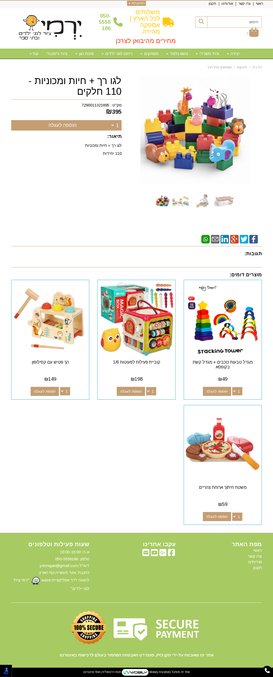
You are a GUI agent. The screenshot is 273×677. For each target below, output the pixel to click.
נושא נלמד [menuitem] (178, 53)
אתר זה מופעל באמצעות (136, 672)
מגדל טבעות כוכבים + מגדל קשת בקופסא (223, 364)
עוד (35, 53)
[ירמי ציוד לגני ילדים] (50, 27)
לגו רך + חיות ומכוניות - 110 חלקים (75, 86)
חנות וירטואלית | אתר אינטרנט (102, 672)
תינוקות (242, 67)
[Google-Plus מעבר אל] (162, 554)
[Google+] (234, 239)
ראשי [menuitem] (259, 4)
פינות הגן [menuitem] (86, 53)
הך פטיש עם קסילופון (50, 362)
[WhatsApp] (205, 239)
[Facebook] (253, 239)
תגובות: (253, 253)
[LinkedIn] (224, 239)
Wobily (153, 672)
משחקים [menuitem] (150, 53)
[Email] (215, 239)
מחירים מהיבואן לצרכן (146, 40)
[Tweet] (244, 239)
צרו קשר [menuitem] (244, 4)
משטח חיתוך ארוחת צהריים (223, 487)
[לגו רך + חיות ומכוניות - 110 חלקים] (163, 201)
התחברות (138, 3)
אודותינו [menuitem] (227, 4)
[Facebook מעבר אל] (171, 554)
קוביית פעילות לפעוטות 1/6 (136, 362)
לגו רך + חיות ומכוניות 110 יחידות (103, 149)
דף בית (257, 67)
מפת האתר (247, 544)
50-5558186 (105, 22)
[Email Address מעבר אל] (145, 554)
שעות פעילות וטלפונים (58, 544)
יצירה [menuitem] (235, 53)
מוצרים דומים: (246, 274)
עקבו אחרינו (159, 544)
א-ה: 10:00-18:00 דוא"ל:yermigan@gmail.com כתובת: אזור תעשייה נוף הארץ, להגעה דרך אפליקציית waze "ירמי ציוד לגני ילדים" (51, 570)
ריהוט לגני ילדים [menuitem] (118, 53)
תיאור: (114, 136)
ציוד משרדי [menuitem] (208, 53)
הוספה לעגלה (63, 125)
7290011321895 (95, 105)
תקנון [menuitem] (212, 4)
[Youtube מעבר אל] (154, 554)
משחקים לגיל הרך (219, 67)
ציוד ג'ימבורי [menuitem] (56, 53)
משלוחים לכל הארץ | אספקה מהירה (145, 21)
